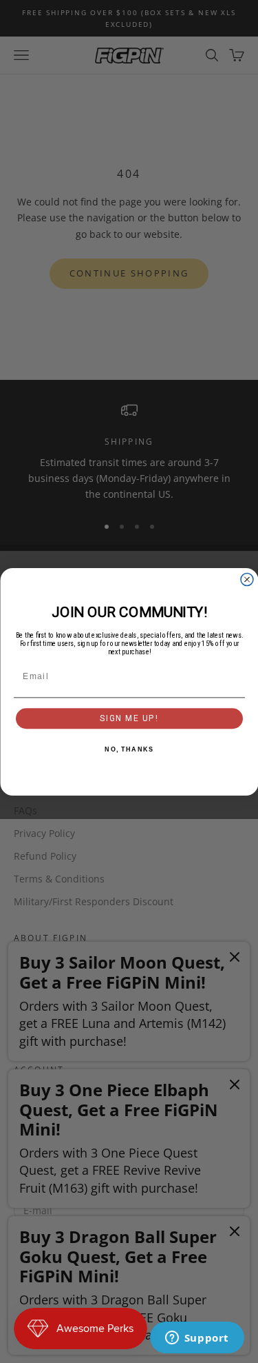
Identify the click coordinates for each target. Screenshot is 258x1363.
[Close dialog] (247, 579)
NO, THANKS (129, 749)
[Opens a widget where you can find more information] (196, 1339)
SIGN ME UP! (128, 718)
